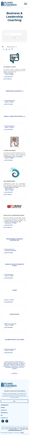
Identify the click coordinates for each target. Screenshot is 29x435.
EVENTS (3, 407)
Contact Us (22, 366)
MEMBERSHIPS (4, 405)
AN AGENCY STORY (10, 67)
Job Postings (14, 366)
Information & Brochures (11, 367)
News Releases (20, 361)
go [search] (15, 37)
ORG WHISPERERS (9, 181)
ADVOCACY (4, 410)
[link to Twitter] (6, 422)
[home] (10, 4)
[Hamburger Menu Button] (25, 4)
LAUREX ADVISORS (10, 150)
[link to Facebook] (2, 422)
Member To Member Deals (17, 364)
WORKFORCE (4, 412)
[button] (4, 46)
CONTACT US (4, 417)
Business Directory (10, 361)
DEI (1, 415)
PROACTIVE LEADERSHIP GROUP (14, 215)
